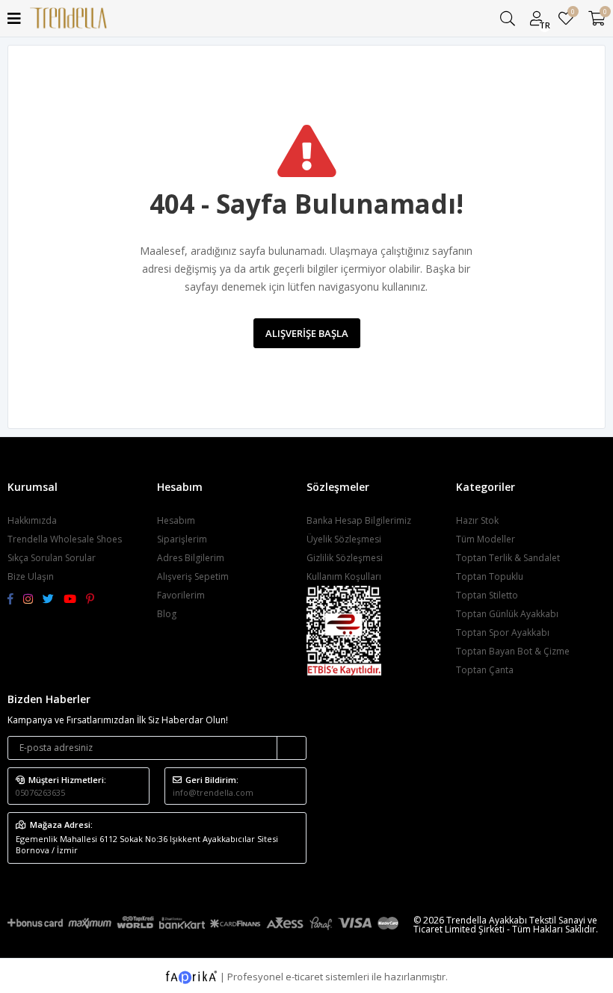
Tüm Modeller (485, 539)
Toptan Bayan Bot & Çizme (513, 651)
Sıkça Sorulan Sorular (51, 557)
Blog (166, 613)
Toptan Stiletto (487, 595)
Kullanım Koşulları (343, 576)
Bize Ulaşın (30, 576)
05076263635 (40, 792)
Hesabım (176, 520)
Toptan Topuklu (489, 576)
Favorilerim (572, 13)
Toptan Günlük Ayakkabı (507, 613)
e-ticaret (304, 976)
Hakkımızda (32, 520)
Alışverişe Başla (306, 333)
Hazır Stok (477, 520)
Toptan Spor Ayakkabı (502, 632)
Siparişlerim (182, 539)
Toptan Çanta (485, 669)
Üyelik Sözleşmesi (343, 539)
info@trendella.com (213, 792)
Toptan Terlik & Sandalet (508, 557)
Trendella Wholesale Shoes (64, 539)
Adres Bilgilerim (190, 557)
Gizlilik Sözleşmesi (344, 557)
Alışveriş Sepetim (193, 576)
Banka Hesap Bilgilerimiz (358, 520)
